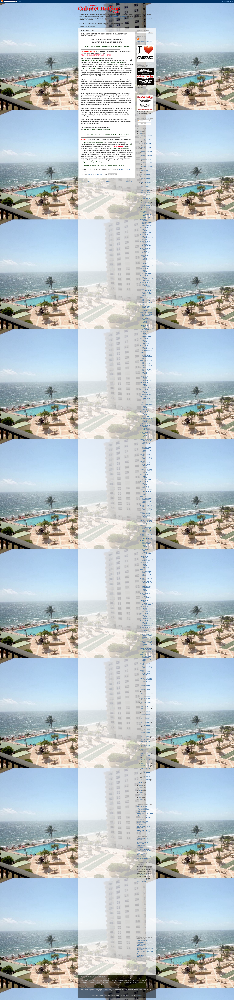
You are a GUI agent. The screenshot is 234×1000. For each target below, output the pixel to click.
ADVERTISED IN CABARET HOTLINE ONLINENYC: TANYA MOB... (145, 484)
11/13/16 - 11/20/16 (146, 155)
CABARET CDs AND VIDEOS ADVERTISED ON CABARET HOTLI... (146, 300)
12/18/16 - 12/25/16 (146, 135)
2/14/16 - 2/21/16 (146, 759)
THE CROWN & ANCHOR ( (115, 62)
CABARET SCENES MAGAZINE (143, 842)
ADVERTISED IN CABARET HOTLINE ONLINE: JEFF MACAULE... (146, 271)
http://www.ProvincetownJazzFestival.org (97, 129)
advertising (110, 18)
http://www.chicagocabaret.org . (93, 162)
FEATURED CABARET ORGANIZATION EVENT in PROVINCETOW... (146, 222)
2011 (140, 792)
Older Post (129, 181)
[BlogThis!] (111, 174)
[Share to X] (113, 174)
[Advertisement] (145, 892)
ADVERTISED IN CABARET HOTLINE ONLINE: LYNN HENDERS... (146, 251)
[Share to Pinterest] (116, 174)
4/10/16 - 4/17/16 (146, 733)
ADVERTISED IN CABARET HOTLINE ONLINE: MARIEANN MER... (146, 244)
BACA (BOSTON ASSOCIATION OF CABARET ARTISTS (143, 808)
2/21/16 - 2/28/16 (146, 755)
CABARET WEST (142, 811)
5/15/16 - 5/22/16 (146, 715)
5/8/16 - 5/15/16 (145, 719)
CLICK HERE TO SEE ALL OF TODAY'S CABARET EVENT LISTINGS (107, 47)
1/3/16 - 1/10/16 (145, 780)
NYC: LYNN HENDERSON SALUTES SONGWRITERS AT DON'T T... (146, 399)
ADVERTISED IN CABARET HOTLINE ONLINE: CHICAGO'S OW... (146, 385)
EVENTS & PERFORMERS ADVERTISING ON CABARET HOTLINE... (146, 307)
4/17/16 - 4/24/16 (146, 729)
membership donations (124, 18)
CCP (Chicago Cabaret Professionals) (93, 142)
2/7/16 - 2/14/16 (145, 763)
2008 (140, 799)
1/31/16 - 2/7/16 (145, 766)
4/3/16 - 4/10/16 (145, 737)
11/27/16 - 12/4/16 (146, 147)
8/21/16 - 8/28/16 (146, 195)
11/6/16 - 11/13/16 (146, 159)
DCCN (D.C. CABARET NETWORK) (143, 818)
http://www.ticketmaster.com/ (119, 148)
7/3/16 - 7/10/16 (145, 693)
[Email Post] (105, 174)
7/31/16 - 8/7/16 (145, 205)
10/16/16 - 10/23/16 (146, 167)
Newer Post (85, 181)
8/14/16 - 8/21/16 (146, 199)
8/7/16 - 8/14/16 (145, 202)
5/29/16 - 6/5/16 (145, 708)
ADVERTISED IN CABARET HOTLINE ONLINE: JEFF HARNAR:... (146, 264)
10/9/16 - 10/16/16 (146, 170)
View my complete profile (144, 41)
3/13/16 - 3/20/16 (146, 745)
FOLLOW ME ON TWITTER (142, 853)
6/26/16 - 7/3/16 (145, 696)
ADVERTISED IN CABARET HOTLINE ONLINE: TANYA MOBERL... (146, 285)
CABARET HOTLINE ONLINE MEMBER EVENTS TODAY (146, 314)
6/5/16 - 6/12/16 (145, 706)
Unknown (142, 39)
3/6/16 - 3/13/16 (145, 749)
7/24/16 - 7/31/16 (146, 207)
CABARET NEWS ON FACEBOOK (143, 941)
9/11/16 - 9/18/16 (145, 186)
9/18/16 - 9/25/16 (146, 182)
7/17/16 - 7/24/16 (146, 686)
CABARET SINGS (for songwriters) (143, 846)
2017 (140, 131)
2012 (140, 790)
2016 (140, 133)
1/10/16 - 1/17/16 (146, 776)
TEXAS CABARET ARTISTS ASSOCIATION (144, 830)
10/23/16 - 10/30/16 (146, 163)
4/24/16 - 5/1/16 (145, 725)
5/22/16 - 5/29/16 (146, 711)
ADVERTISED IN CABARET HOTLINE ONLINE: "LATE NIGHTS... (146, 278)
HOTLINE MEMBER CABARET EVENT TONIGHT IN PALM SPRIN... (146, 637)
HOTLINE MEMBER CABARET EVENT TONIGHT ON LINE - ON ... (146, 650)
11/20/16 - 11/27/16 (146, 151)
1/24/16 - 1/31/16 (146, 768)
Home (107, 181)
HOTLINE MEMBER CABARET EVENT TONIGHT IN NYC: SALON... (146, 643)
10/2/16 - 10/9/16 (146, 174)
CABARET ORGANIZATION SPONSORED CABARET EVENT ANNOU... (146, 292)
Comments (142, 123)
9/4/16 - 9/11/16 (145, 190)
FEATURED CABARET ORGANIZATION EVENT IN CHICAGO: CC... (145, 214)
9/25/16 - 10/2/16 (146, 178)
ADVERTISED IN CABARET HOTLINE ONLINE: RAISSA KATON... (146, 230)
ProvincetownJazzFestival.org (91, 60)
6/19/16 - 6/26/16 (146, 698)
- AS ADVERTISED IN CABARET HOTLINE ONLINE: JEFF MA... (146, 421)
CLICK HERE (143, 875)
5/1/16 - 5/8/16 (145, 722)
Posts (141, 120)
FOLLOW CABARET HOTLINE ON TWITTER (144, 850)
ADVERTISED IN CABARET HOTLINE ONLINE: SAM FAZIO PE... (146, 237)
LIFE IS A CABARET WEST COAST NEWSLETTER (145, 857)
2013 (140, 787)
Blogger (139, 995)
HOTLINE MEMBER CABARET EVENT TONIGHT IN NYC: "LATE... (146, 492)
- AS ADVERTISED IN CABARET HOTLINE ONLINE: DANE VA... (146, 407)
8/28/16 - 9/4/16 (145, 192)
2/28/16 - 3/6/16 (145, 753)
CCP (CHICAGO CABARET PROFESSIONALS (145, 814)
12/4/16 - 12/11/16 (146, 143)
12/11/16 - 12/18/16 (146, 139)
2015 (140, 783)
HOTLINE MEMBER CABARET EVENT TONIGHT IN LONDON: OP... (146, 441)
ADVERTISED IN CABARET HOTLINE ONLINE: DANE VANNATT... (146, 257)
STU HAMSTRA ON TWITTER (142, 956)
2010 (140, 795)
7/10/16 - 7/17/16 (146, 690)
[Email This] (109, 174)
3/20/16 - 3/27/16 (146, 741)
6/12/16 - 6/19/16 (146, 702)
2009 (140, 797)
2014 (140, 785)
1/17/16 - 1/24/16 (146, 772)
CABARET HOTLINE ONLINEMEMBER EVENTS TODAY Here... (146, 681)
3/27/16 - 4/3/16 (145, 739)
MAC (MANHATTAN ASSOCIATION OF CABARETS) (143, 823)
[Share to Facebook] (114, 174)
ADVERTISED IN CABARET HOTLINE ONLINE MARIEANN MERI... (146, 392)
